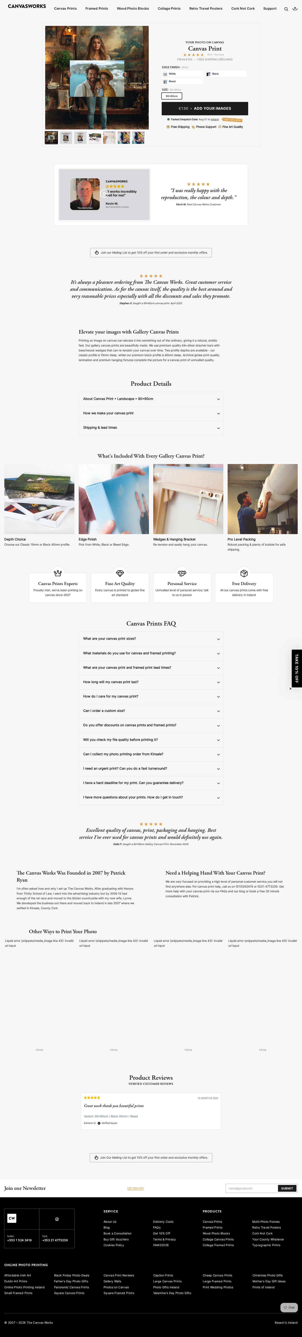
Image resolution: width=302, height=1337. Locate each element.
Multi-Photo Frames (266, 1222)
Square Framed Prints (119, 1293)
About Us (110, 1222)
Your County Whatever (268, 1239)
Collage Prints (169, 8)
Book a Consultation (118, 1233)
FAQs (156, 1227)
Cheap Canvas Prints (217, 1275)
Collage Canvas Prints (218, 1239)
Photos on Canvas (116, 1287)
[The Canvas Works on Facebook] (57, 1220)
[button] (297, 668)
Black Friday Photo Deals (71, 1275)
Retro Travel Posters (206, 8)
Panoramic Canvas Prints (71, 1287)
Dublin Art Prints (15, 1281)
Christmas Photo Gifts (267, 1275)
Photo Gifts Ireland (166, 1287)
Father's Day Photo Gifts (71, 1281)
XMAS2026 (161, 1245)
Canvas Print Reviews (119, 1275)
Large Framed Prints (217, 1281)
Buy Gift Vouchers (116, 1239)
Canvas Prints (65, 8)
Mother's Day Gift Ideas (269, 1281)
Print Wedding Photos (218, 1287)
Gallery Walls (112, 1281)
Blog (107, 1227)
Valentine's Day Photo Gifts (172, 1293)
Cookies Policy (114, 1245)
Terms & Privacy (164, 1239)
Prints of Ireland (263, 1287)
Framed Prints (96, 8)
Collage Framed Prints (218, 1245)
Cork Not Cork (243, 8)
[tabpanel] (151, 1113)
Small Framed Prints (18, 1293)
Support (270, 8)
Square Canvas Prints (69, 1293)
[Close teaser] (290, 689)
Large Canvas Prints (167, 1281)
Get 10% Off (161, 1233)
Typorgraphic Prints (266, 1245)
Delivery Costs (163, 1222)
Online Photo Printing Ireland (24, 1287)
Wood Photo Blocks (133, 8)
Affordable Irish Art (17, 1275)
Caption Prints (163, 1275)
